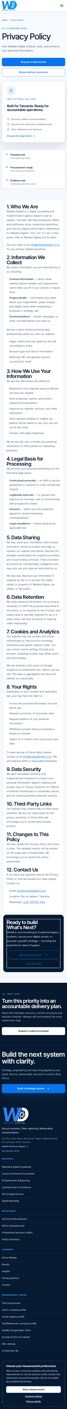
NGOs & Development (13, 1225)
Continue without (33, 1396)
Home (4, 20)
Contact (6, 1284)
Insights (6, 1271)
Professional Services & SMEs (17, 1232)
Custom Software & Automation (18, 1173)
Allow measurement (33, 1389)
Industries (9, 1211)
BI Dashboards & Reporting (16, 1180)
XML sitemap (8, 1344)
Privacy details (33, 1401)
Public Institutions (11, 1239)
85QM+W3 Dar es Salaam (13, 1146)
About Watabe (9, 1257)
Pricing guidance (10, 1278)
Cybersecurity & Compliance (16, 1187)
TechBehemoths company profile (19, 1323)
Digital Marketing (10, 1201)
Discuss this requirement (19, 136)
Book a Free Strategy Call (30, 955)
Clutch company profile (14, 1310)
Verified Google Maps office (16, 1330)
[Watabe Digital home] (9, 6)
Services (7, 1159)
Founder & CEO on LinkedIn (16, 1337)
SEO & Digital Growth (13, 1194)
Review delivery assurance (33, 72)
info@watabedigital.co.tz (45, 244)
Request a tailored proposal (33, 1031)
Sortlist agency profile (13, 1316)
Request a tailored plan (33, 62)
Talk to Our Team (33, 963)
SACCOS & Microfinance (14, 1219)
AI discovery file (10, 1350)
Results (5, 1264)
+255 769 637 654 (34, 902)
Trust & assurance (11, 1303)
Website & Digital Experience (16, 1167)
